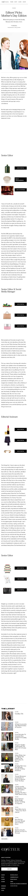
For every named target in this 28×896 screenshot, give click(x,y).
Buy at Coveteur (21, 190)
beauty (15, 1)
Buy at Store (21, 579)
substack (3, 888)
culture (24, 1)
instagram (3, 885)
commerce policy (14, 877)
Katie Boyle (14, 25)
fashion (11, 1)
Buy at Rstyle (20, 168)
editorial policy (14, 874)
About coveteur (5, 857)
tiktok (2, 890)
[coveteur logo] (5, 2)
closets (19, 1)
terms (11, 881)
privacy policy (13, 879)
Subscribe (9, 869)
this (2, 217)
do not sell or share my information (18, 883)
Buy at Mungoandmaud (19, 179)
